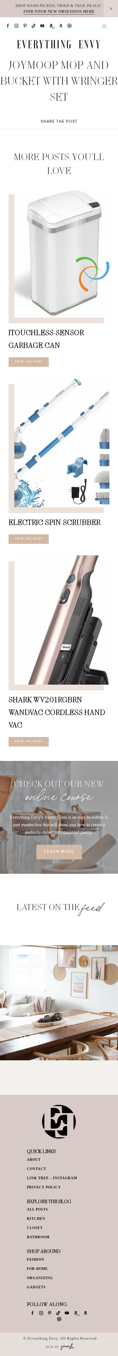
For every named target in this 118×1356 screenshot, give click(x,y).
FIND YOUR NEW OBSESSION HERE (59, 11)
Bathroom (38, 1237)
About (34, 1160)
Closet (35, 1228)
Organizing (40, 1278)
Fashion (35, 1260)
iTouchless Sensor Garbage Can (46, 339)
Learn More (59, 852)
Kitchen (36, 1219)
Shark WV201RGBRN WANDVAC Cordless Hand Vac (57, 712)
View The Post (28, 361)
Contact (36, 1169)
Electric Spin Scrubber (55, 522)
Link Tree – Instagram (52, 1178)
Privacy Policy (44, 1187)
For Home (37, 1269)
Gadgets (36, 1287)
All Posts (37, 1209)
